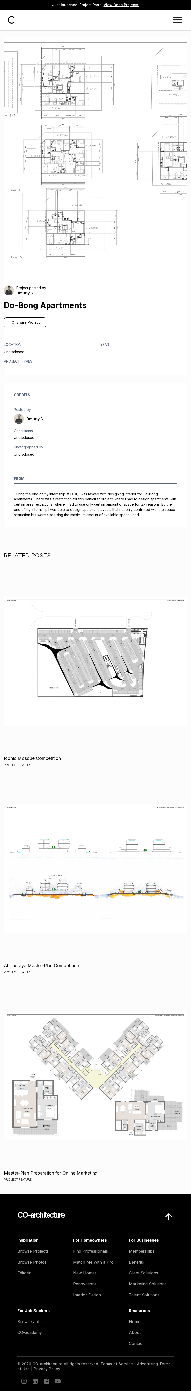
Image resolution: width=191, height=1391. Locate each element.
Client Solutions (143, 1272)
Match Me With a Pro (93, 1262)
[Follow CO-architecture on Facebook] (46, 1381)
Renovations (84, 1283)
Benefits (136, 1262)
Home (134, 1321)
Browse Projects (32, 1251)
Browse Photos (32, 1262)
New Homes (84, 1272)
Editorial (24, 1272)
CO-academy (29, 1332)
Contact (136, 1343)
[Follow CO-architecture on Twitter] (57, 1381)
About (135, 1332)
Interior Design (87, 1294)
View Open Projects (121, 5)
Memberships (141, 1251)
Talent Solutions (144, 1294)
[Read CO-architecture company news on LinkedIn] (35, 1381)
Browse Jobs (30, 1321)
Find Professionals (90, 1251)
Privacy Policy (47, 1369)
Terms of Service (117, 1364)
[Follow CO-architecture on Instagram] (24, 1381)
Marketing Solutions (148, 1283)
